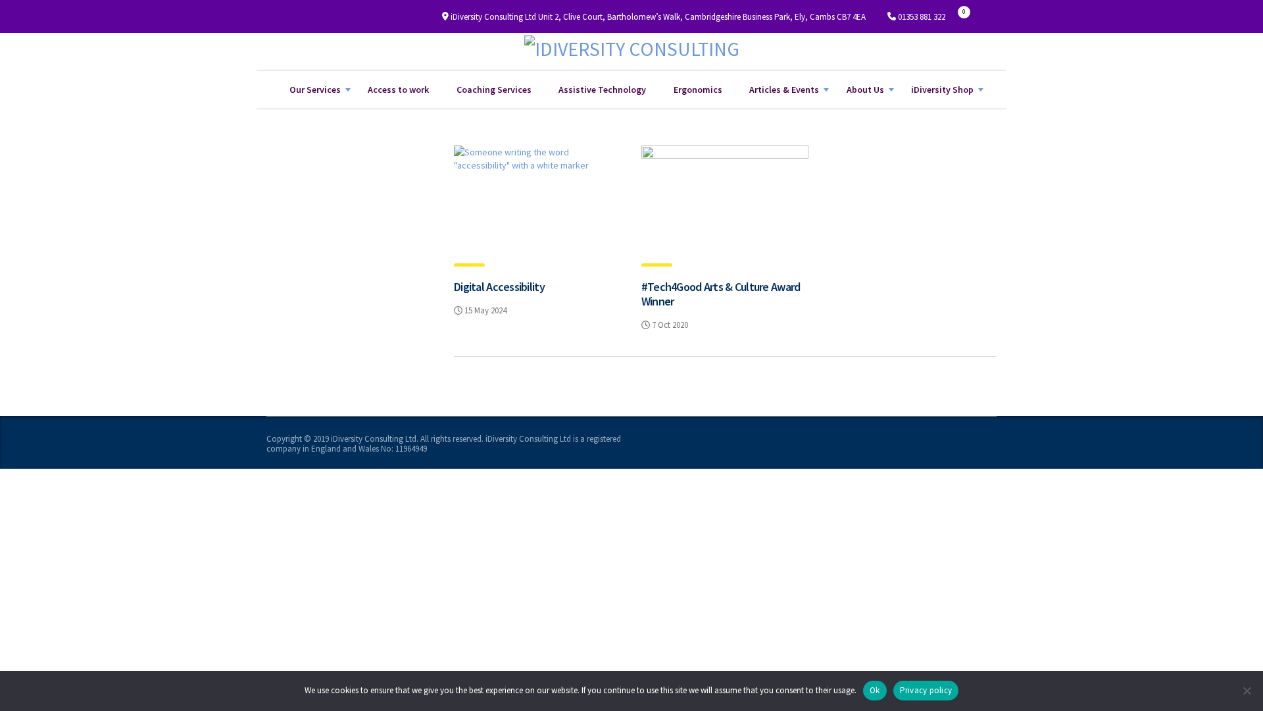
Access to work (398, 89)
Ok (875, 690)
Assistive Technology (602, 89)
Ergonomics (698, 89)
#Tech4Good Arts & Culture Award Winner (721, 294)
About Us (865, 89)
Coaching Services (494, 89)
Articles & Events (784, 89)
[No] (1246, 690)
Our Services (315, 89)
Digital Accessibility (499, 286)
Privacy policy (926, 690)
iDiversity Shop (942, 89)
